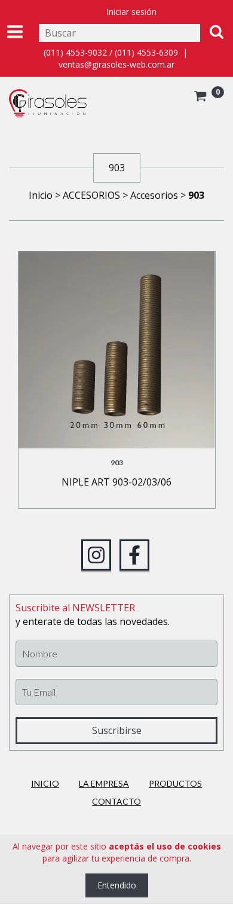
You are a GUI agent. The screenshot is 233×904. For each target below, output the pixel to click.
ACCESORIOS (91, 195)
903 (117, 462)
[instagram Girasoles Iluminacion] (96, 555)
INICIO (45, 783)
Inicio (41, 195)
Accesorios (154, 195)
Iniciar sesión (131, 11)
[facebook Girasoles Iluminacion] (134, 555)
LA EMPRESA (104, 783)
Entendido (116, 885)
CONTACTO (116, 801)
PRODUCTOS (175, 783)
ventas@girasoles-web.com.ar (116, 64)
